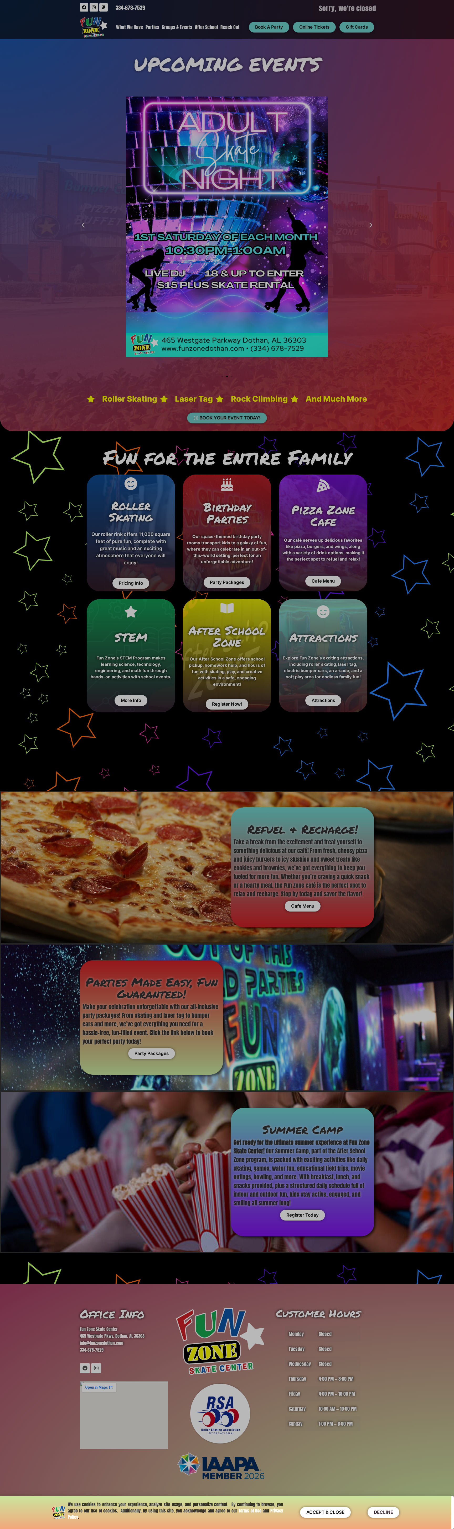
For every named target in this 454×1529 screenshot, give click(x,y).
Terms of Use (250, 1510)
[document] (227, 764)
